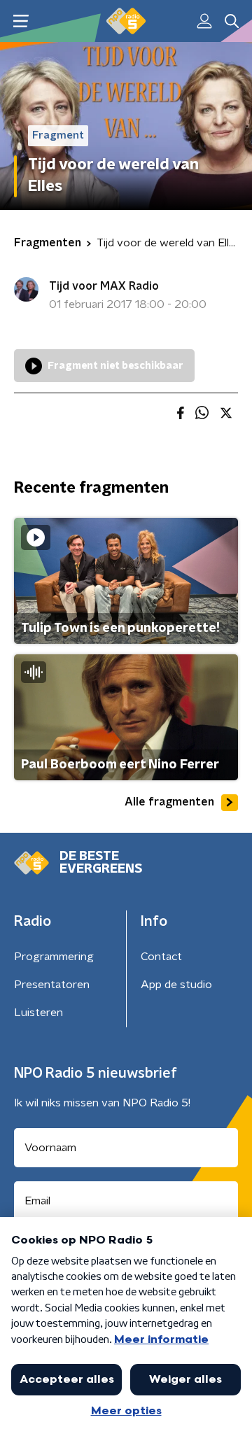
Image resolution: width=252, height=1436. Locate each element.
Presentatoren (52, 984)
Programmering (54, 956)
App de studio (176, 984)
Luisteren (38, 1012)
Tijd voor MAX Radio (104, 286)
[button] (20, 21)
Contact (161, 956)
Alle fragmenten (169, 802)
